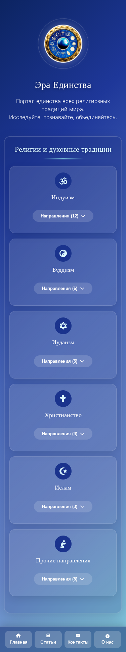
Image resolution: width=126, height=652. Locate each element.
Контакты (78, 642)
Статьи (48, 642)
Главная (18, 642)
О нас (107, 642)
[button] (63, 199)
